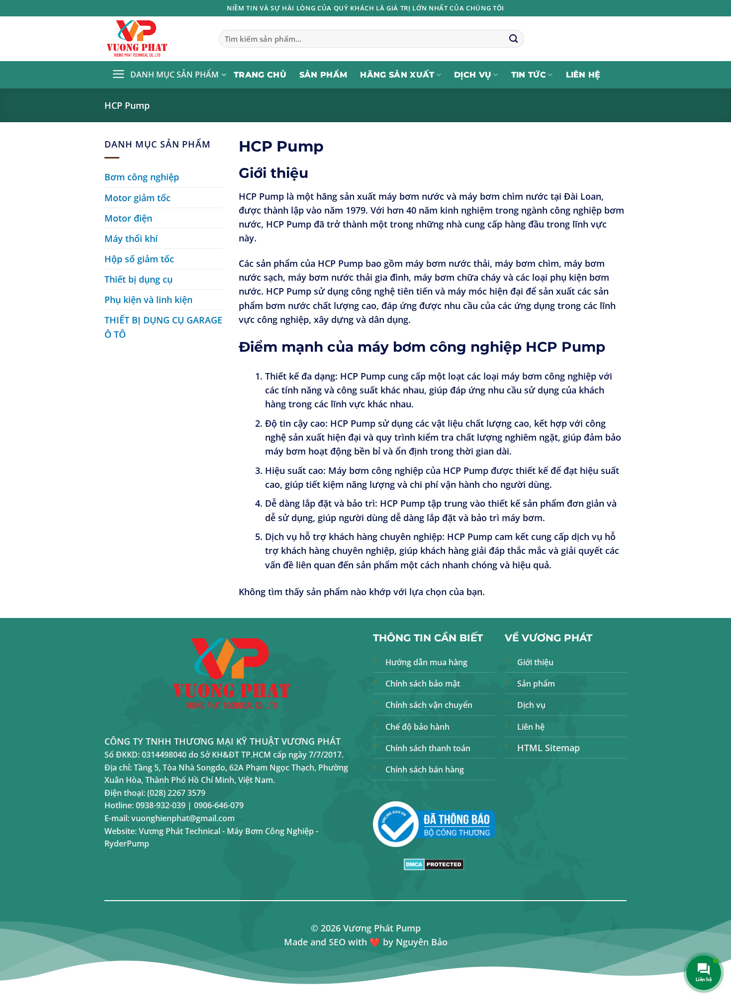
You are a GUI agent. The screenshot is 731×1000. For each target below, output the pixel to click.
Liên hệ (583, 74)
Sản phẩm (323, 74)
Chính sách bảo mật (422, 683)
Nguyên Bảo (422, 942)
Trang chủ (260, 74)
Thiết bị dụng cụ (138, 279)
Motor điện (128, 218)
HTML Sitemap (548, 748)
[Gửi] (513, 39)
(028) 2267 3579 (176, 792)
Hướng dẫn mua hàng (426, 662)
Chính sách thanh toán (427, 748)
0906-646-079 (219, 805)
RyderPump (126, 843)
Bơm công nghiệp (141, 177)
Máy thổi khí (131, 238)
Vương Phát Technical (179, 831)
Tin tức (528, 74)
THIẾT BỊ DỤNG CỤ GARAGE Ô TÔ (163, 327)
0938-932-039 (160, 805)
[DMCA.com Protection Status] (434, 863)
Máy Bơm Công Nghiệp (270, 831)
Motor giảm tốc (137, 198)
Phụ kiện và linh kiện (148, 300)
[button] (169, 75)
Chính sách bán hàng (424, 769)
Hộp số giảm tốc (139, 259)
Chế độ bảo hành (417, 726)
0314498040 (164, 754)
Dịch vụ (472, 74)
